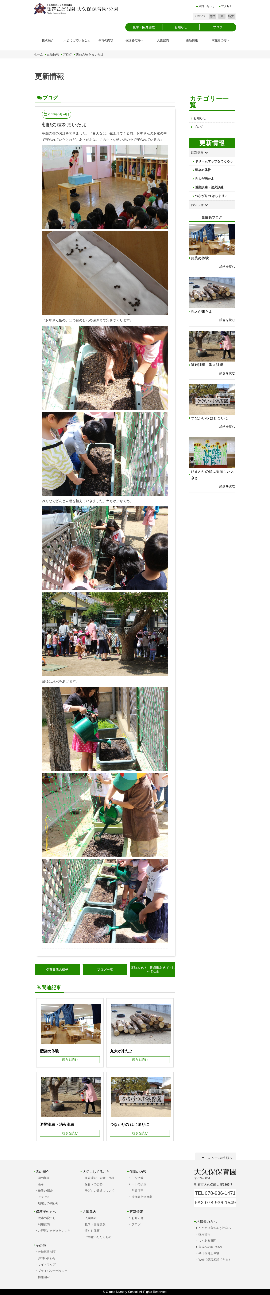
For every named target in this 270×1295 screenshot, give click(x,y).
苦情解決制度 (47, 1251)
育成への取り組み (210, 1247)
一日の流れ (139, 1184)
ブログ (67, 54)
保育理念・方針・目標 (99, 1178)
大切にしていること (76, 40)
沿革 (41, 1184)
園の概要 (44, 1178)
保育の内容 (105, 40)
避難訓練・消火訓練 (209, 187)
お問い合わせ (206, 6)
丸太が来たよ (204, 178)
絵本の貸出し (47, 1218)
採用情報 (204, 1234)
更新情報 (192, 40)
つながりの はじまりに (211, 196)
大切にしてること (96, 1171)
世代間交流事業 (142, 1197)
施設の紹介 (45, 1190)
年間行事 (137, 1190)
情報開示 (44, 1277)
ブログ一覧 (105, 969)
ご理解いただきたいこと (54, 1230)
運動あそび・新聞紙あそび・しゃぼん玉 (153, 969)
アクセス (226, 6)
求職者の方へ (221, 40)
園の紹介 (48, 40)
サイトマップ (47, 1264)
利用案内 (44, 1224)
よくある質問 (207, 1240)
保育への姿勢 (94, 1184)
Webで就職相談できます (214, 1259)
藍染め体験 (203, 170)
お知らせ (199, 118)
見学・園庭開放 (95, 1224)
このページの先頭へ (218, 1158)
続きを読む (227, 266)
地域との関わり (48, 1203)
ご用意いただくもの (98, 1237)
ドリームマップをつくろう (214, 161)
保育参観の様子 (57, 969)
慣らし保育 (92, 1230)
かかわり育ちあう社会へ (214, 1228)
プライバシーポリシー (53, 1270)
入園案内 (163, 40)
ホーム (38, 54)
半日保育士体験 (208, 1253)
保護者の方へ (134, 40)
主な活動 (137, 1178)
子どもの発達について (99, 1190)
